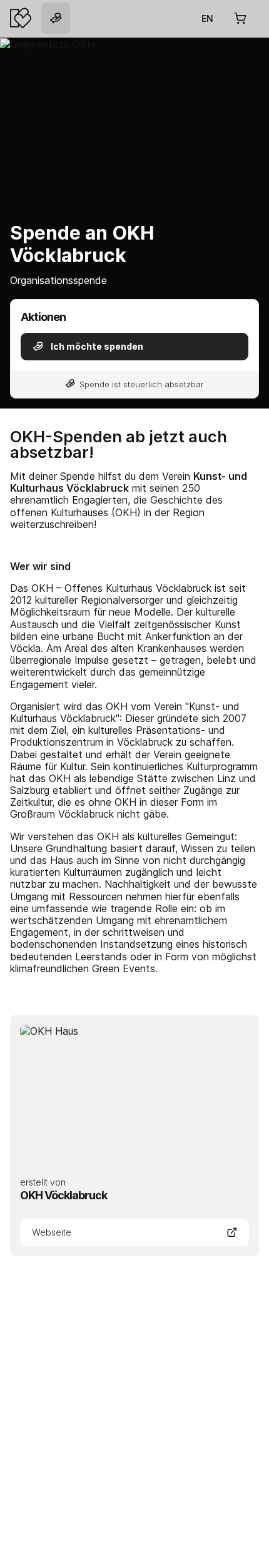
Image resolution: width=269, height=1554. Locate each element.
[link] (55, 18)
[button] (134, 346)
